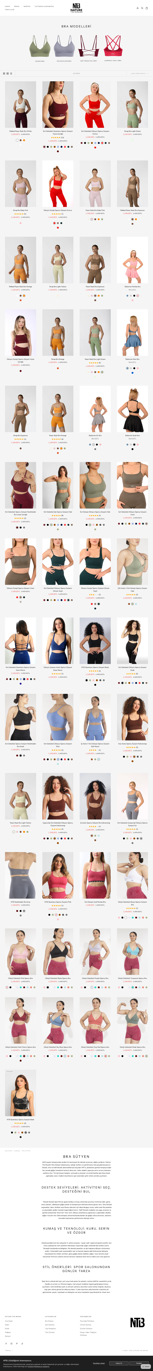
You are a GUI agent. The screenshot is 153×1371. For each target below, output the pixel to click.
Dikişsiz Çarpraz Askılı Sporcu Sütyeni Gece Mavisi (58, 668)
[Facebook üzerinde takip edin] (6, 1344)
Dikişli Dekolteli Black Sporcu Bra (57, 978)
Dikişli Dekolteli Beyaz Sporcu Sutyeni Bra (132, 903)
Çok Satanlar (50, 1325)
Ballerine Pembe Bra (132, 287)
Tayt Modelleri (50, 1328)
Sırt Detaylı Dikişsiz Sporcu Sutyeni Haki (95, 512)
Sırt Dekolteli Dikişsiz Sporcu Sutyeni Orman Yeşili (58, 589)
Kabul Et (119, 1363)
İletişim (8, 1336)
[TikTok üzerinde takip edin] (22, 1344)
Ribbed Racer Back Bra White (20, 131)
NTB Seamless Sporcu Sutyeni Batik (20, 1119)
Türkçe (8, 1350)
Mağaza (27, 6)
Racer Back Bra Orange (57, 435)
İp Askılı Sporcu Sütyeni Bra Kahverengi (95, 823)
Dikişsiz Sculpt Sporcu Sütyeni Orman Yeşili (95, 589)
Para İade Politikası (87, 1321)
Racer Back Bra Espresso (95, 287)
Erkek (17, 6)
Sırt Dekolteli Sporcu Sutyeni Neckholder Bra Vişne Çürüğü (20, 513)
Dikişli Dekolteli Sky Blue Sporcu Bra (58, 1047)
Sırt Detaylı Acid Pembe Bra (95, 902)
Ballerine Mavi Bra (132, 359)
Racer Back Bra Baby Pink (95, 210)
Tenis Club (9, 9)
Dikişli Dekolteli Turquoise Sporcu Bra (132, 978)
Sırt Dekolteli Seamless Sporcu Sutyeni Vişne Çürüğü (58, 132)
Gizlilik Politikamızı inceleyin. (39, 1366)
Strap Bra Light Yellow (57, 287)
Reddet (139, 1363)
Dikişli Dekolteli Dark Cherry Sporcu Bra (20, 1047)
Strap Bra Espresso (20, 435)
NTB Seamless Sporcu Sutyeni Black (95, 667)
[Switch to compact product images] (11, 73)
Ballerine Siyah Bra (132, 435)
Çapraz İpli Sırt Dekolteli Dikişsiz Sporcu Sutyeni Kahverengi (58, 824)
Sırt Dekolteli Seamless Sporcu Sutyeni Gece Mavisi (20, 668)
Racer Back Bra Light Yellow (20, 823)
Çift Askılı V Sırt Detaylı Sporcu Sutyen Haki (132, 589)
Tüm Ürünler (50, 1332)
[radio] (17, 140)
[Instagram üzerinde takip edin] (11, 1344)
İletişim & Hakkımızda (44, 6)
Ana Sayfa (8, 1151)
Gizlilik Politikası (86, 1328)
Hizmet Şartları (85, 1325)
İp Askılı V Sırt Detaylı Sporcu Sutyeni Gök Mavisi (95, 745)
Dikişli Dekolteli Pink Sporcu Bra (20, 978)
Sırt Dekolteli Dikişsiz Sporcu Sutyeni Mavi (58, 745)
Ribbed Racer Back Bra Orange (20, 287)
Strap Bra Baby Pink (20, 210)
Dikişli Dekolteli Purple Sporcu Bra (95, 978)
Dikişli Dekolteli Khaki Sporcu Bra (132, 1047)
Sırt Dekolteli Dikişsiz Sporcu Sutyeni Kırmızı (95, 132)
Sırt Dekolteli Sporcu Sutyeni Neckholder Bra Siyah (20, 745)
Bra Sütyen (26, 1151)
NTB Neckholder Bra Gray (20, 902)
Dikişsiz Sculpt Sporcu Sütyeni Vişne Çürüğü (20, 360)
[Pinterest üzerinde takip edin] (17, 1344)
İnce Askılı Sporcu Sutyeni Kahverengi (132, 744)
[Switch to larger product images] (4, 73)
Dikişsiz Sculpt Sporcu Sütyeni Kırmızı (58, 210)
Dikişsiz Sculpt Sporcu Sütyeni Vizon (20, 588)
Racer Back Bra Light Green (95, 359)
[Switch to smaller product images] (8, 73)
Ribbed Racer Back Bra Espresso (132, 210)
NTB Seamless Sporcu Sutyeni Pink (58, 902)
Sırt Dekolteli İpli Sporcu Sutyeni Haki (58, 512)
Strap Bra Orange (57, 359)
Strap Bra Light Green (132, 131)
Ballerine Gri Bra (95, 435)
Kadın (7, 6)
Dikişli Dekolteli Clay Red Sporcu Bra (95, 1047)
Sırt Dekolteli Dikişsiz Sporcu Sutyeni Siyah (132, 668)
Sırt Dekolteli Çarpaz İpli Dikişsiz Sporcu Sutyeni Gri (132, 824)
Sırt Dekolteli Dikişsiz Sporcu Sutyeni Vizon (132, 513)
